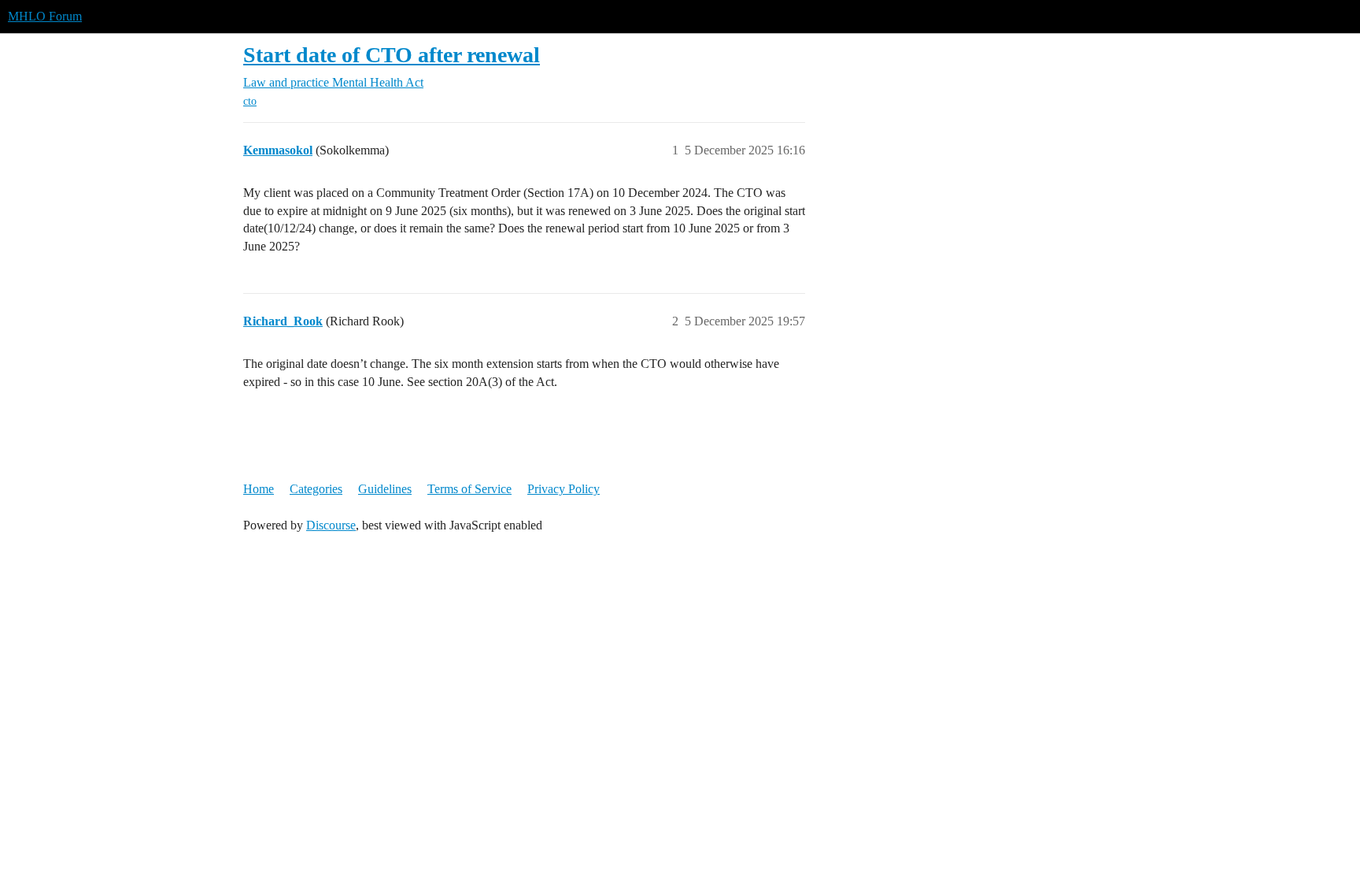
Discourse (331, 525)
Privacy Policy (563, 489)
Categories (316, 489)
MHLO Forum (45, 16)
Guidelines (385, 489)
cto (250, 101)
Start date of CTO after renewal (391, 55)
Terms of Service (469, 489)
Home (258, 489)
